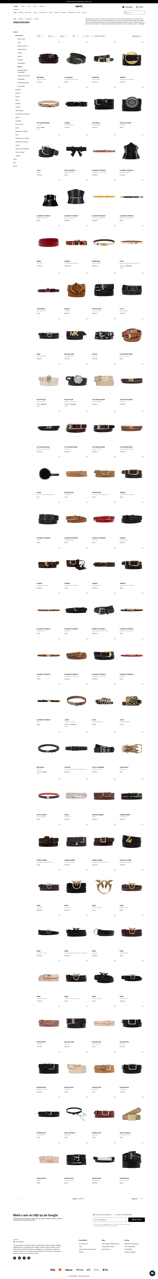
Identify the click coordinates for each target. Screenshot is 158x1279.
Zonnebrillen (21, 86)
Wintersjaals (21, 79)
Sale (15, 12)
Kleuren (62, 36)
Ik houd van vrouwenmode (103, 1214)
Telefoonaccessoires (24, 75)
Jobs (80, 1246)
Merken (81, 1252)
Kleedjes (17, 103)
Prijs (74, 36)
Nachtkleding (19, 110)
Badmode (18, 89)
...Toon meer (141, 23)
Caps (19, 42)
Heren (23, 6)
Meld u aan (136, 1219)
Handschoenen (22, 49)
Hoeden (20, 53)
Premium (63, 12)
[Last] (142, 1199)
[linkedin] (19, 1258)
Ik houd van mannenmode (123, 1214)
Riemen (20, 67)
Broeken (17, 93)
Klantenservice (106, 1249)
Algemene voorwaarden (131, 1244)
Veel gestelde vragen (108, 1246)
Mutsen (20, 56)
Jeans (17, 100)
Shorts (17, 128)
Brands (56, 12)
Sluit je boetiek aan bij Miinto (87, 1249)
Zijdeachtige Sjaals (23, 82)
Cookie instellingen (130, 1252)
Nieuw (84, 12)
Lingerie (17, 107)
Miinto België (19, 1242)
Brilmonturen (21, 39)
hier (99, 1226)
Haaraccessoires (22, 46)
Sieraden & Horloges (21, 131)
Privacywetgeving (129, 1246)
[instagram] (14, 1258)
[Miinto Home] (79, 6)
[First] (16, 1199)
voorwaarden (106, 1224)
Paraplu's (20, 60)
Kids (29, 6)
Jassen (17, 96)
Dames (16, 6)
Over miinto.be (83, 1244)
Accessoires (43, 12)
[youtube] (24, 1258)
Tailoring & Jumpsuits (21, 142)
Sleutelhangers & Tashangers (23, 71)
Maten (50, 36)
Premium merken (100, 36)
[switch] (85, 36)
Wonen (15, 166)
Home (14, 18)
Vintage (17, 155)
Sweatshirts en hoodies (22, 138)
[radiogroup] (119, 1215)
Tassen (35, 12)
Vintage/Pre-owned (74, 12)
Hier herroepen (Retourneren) (110, 1244)
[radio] (94, 1215)
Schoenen (28, 12)
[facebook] (28, 1258)
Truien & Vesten (20, 152)
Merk (38, 36)
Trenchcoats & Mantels (22, 148)
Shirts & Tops (19, 124)
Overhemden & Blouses (22, 114)
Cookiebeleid (128, 1249)
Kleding (20, 12)
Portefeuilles (21, 63)
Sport (50, 12)
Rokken (17, 117)
